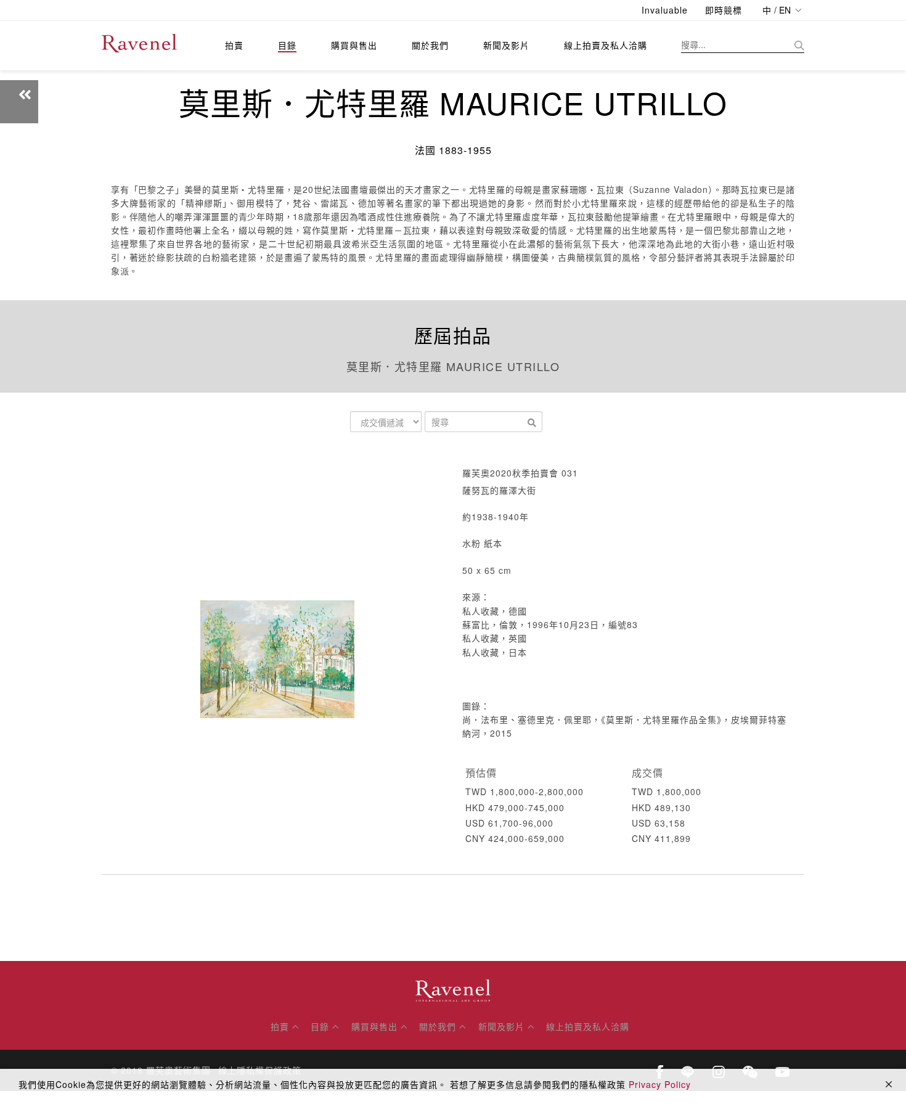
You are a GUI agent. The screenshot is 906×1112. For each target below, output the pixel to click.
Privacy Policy (660, 1084)
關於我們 (430, 45)
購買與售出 (354, 45)
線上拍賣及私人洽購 (605, 45)
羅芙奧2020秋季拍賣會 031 (520, 473)
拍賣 (234, 45)
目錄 (287, 45)
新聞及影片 (506, 45)
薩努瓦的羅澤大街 (499, 490)
